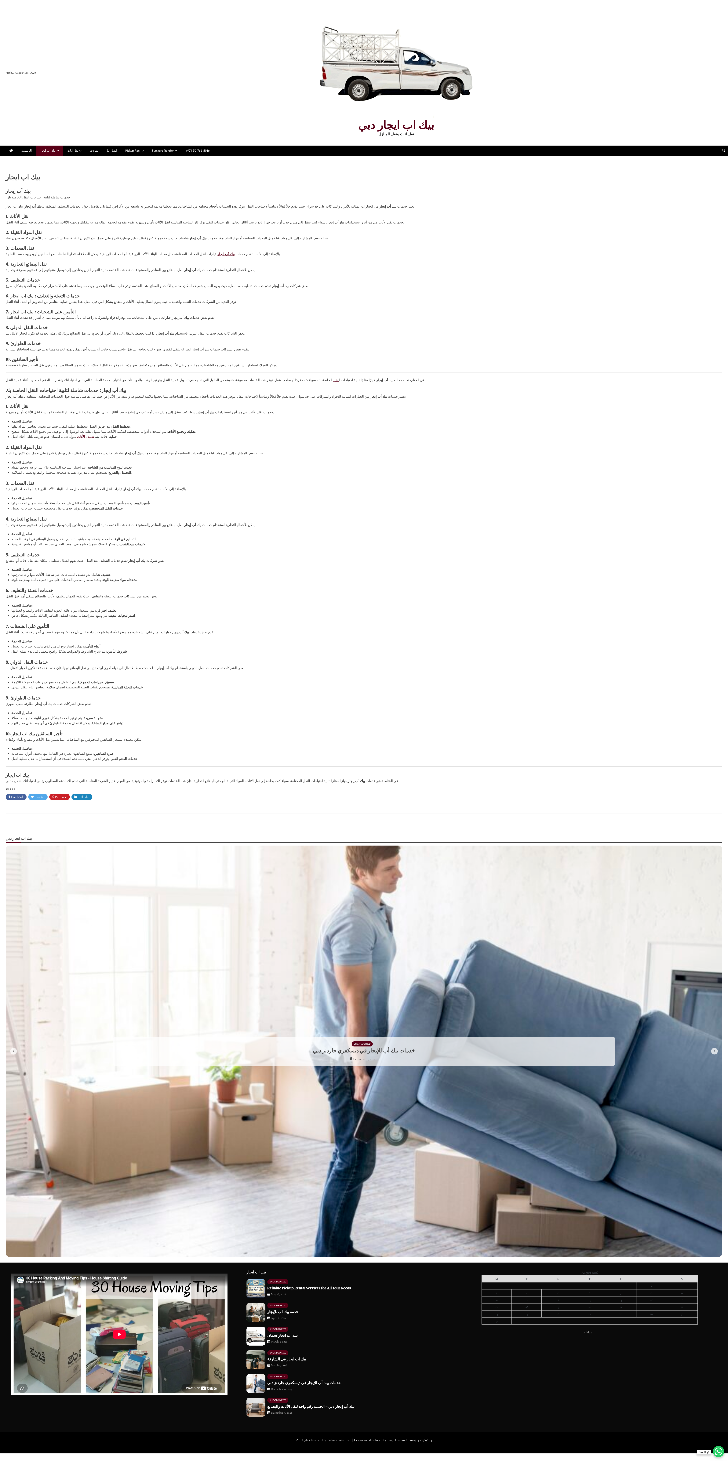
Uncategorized (362, 1043)
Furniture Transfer (163, 150)
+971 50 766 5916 (197, 150)
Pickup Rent (132, 150)
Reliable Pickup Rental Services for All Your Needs (309, 1295)
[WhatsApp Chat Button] (718, 1451)
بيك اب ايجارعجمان (282, 1343)
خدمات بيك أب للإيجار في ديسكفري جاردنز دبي (304, 1390)
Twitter (39, 797)
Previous (13, 1055)
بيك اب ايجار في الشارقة (286, 1366)
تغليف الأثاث (85, 437)
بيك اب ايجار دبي (396, 124)
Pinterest (60, 797)
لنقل (336, 380)
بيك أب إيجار (226, 254)
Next (714, 1055)
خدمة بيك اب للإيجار (364, 1050)
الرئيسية (26, 150)
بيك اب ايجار (48, 150)
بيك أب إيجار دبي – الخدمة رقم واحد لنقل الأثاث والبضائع (311, 1414)
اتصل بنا (112, 150)
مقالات (94, 150)
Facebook (17, 797)
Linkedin (83, 797)
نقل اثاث (72, 150)
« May (588, 1340)
